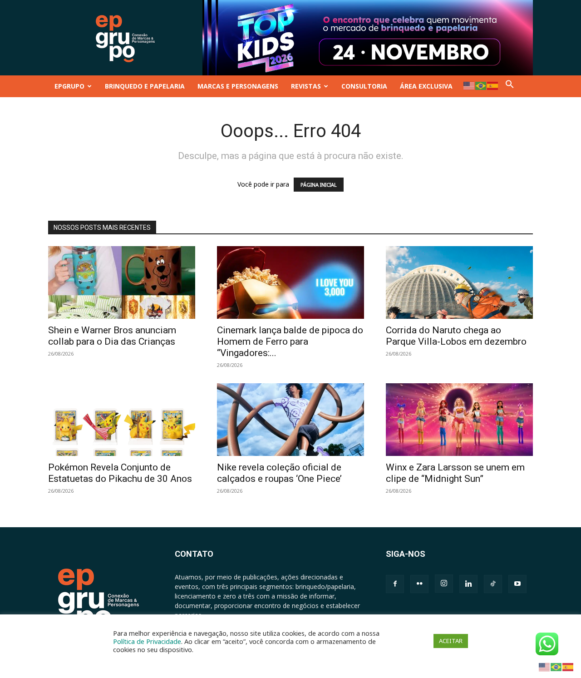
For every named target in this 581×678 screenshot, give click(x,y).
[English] (469, 85)
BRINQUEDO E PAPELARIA (145, 86)
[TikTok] (493, 584)
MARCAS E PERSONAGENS (237, 86)
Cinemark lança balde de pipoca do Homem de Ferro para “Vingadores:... (290, 341)
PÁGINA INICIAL (318, 184)
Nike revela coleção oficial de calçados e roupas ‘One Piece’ (279, 473)
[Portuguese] (481, 85)
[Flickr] (419, 584)
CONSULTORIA (364, 86)
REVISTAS (306, 86)
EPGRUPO (69, 86)
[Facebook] (395, 584)
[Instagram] (444, 583)
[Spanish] (493, 85)
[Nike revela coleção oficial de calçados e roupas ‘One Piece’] (290, 419)
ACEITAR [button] (451, 641)
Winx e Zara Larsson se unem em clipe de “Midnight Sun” (455, 473)
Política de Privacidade (147, 641)
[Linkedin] (468, 584)
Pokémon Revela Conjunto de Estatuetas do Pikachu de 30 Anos (120, 473)
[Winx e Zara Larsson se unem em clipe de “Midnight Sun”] (459, 419)
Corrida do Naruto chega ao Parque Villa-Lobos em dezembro (456, 336)
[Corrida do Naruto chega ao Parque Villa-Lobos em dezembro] (459, 282)
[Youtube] (517, 584)
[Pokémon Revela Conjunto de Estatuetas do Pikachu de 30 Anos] (121, 419)
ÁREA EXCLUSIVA (426, 86)
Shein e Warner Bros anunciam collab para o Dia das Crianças (112, 336)
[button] (510, 86)
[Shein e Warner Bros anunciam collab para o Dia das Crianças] (121, 282)
